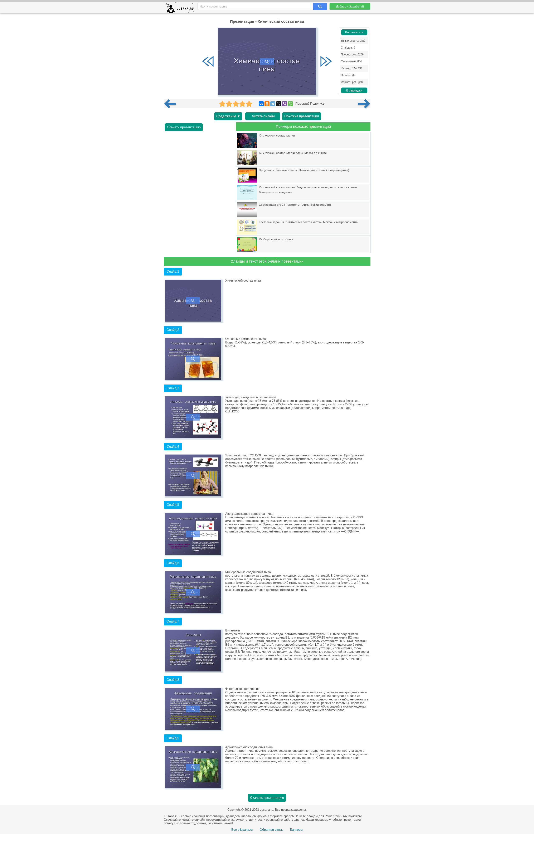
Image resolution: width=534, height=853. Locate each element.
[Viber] (284, 103)
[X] (278, 103)
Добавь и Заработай (350, 6)
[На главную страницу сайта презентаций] (181, 8)
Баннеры (296, 829)
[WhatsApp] (290, 103)
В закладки (354, 90)
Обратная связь (271, 829)
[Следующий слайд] (326, 61)
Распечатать (354, 32)
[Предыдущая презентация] (171, 104)
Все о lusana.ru (242, 829)
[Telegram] (272, 103)
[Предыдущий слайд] (208, 61)
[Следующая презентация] (364, 104)
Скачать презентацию (184, 127)
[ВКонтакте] (261, 103)
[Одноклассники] (267, 103)
